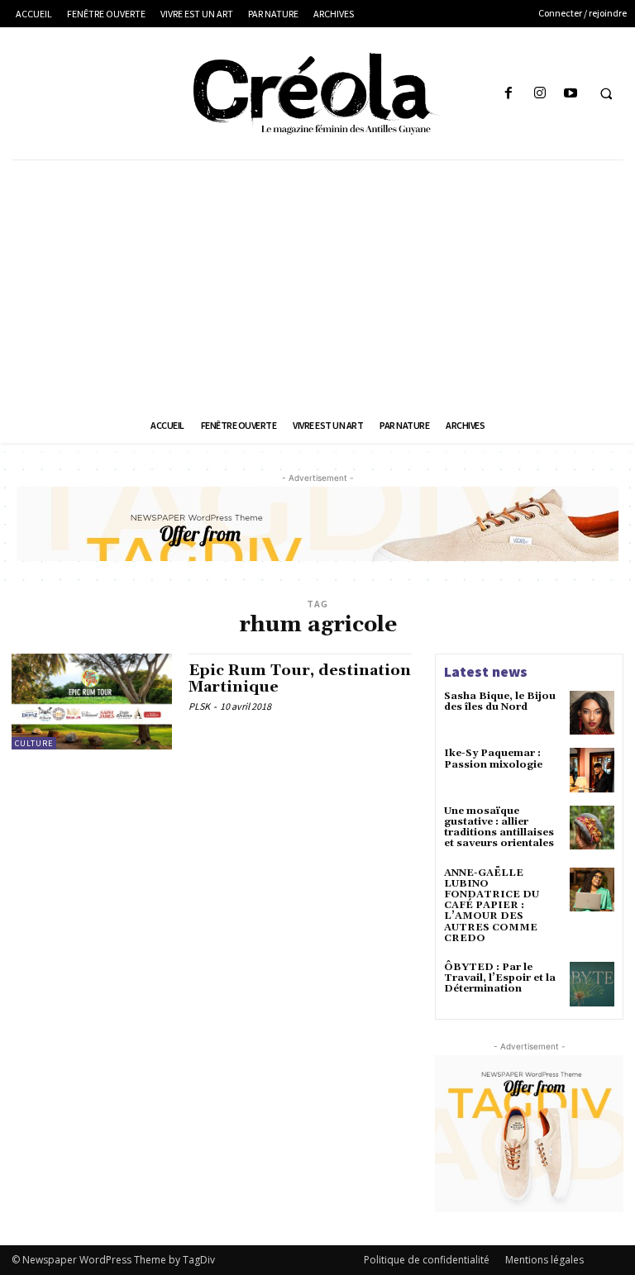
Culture (34, 743)
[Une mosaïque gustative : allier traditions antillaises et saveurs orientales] (592, 828)
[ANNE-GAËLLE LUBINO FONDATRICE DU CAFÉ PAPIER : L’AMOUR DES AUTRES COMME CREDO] (592, 890)
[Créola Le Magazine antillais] (317, 93)
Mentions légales (544, 1260)
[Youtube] (570, 94)
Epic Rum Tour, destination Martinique (300, 679)
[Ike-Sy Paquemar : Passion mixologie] (592, 770)
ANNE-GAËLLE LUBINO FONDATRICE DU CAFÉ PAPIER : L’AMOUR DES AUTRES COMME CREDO (491, 905)
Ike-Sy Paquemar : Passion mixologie (493, 758)
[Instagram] (539, 94)
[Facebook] (509, 94)
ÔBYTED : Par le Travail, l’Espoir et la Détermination (500, 978)
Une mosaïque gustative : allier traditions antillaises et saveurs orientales (499, 827)
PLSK (199, 706)
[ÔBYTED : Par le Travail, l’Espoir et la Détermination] (592, 984)
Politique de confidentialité (426, 1260)
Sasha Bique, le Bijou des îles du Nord (500, 701)
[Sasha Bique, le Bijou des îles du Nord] (592, 713)
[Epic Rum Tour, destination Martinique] (92, 701)
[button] (606, 94)
